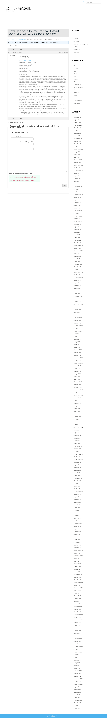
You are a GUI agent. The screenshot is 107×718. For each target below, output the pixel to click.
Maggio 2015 (77, 406)
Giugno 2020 (77, 256)
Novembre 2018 (78, 299)
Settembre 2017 (78, 331)
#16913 (66, 52)
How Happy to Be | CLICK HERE (28, 60)
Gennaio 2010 (77, 577)
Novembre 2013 (78, 454)
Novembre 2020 (78, 245)
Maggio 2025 (77, 133)
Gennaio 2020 (77, 267)
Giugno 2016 (77, 371)
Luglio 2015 (77, 400)
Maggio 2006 (77, 692)
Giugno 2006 (77, 689)
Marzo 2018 (77, 315)
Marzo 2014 (77, 443)
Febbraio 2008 (78, 638)
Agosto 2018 (77, 307)
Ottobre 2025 (77, 130)
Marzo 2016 (77, 379)
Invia (65, 185)
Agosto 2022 (77, 197)
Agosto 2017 (77, 334)
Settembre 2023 (78, 170)
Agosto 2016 (77, 366)
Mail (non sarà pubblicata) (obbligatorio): (22, 142)
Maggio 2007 (77, 663)
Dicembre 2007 (78, 644)
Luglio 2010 (77, 561)
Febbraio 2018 (78, 317)
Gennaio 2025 (77, 141)
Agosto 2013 (77, 462)
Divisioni (76, 74)
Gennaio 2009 (77, 609)
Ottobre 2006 (77, 681)
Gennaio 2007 (77, 673)
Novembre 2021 (78, 216)
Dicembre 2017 (78, 323)
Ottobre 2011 (77, 521)
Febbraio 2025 (78, 138)
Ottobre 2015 (77, 392)
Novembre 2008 (78, 614)
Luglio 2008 (77, 625)
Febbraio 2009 (78, 606)
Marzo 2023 (77, 184)
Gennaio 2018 (77, 320)
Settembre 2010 (78, 556)
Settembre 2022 (78, 194)
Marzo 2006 (77, 697)
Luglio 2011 (77, 529)
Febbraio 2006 (78, 700)
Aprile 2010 (77, 569)
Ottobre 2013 (77, 457)
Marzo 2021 (77, 237)
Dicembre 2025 (78, 128)
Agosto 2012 (77, 494)
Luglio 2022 (77, 200)
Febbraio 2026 (78, 125)
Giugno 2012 (77, 499)
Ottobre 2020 (77, 248)
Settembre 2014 (78, 427)
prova (75, 95)
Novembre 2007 (78, 646)
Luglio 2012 (77, 497)
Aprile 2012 (77, 505)
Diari (75, 71)
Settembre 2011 (78, 523)
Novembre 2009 (78, 582)
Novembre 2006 (78, 679)
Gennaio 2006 (77, 703)
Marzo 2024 (77, 157)
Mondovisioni (77, 84)
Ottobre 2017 (77, 328)
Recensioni (77, 98)
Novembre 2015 (78, 390)
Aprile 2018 (77, 312)
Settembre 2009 (78, 588)
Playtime (76, 90)
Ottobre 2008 (77, 617)
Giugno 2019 (77, 285)
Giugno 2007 (77, 660)
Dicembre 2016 (78, 355)
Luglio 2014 (77, 432)
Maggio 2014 (77, 438)
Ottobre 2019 (77, 275)
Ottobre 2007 (77, 649)
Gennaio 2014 (77, 449)
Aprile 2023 (77, 181)
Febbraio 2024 (78, 160)
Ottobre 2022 (77, 192)
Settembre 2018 (78, 304)
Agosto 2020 (77, 253)
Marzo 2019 (77, 293)
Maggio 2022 (77, 205)
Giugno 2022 (77, 202)
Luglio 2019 (77, 283)
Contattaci (95, 19)
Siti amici (44, 19)
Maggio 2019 (77, 288)
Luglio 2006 (77, 687)
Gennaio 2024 (77, 162)
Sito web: (13, 147)
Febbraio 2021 (78, 240)
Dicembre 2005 (78, 705)
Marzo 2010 (77, 572)
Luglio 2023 (77, 176)
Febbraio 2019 (78, 296)
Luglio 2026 (77, 120)
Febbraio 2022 (78, 210)
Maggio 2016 (77, 374)
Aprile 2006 (77, 695)
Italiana (76, 79)
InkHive (53, 716)
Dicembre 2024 (78, 144)
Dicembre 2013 (78, 451)
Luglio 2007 (77, 657)
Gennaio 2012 (77, 513)
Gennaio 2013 (77, 481)
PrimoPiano (77, 92)
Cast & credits (78, 66)
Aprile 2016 (77, 376)
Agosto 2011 (77, 526)
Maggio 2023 (77, 178)
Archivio (74, 19)
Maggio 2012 (77, 502)
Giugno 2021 (77, 229)
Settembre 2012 (78, 491)
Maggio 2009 (77, 598)
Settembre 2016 (78, 363)
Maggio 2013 (77, 470)
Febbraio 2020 (78, 264)
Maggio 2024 (77, 152)
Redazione (85, 19)
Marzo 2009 (77, 604)
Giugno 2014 (77, 435)
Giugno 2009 (77, 596)
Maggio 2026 (77, 122)
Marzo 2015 (77, 411)
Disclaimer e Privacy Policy (59, 19)
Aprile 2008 (77, 633)
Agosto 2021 (77, 224)
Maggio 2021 (77, 232)
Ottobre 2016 (77, 360)
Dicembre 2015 (78, 387)
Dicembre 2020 (78, 243)
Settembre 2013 (78, 459)
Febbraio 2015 (78, 414)
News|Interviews (78, 87)
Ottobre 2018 (77, 301)
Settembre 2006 (78, 684)
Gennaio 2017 (77, 352)
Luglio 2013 (77, 465)
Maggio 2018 (77, 309)
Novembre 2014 (78, 422)
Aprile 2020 (77, 259)
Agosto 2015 (77, 398)
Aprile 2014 (77, 440)
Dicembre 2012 (78, 483)
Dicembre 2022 (78, 189)
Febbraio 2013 (78, 478)
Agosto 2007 (77, 654)
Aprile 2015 (77, 408)
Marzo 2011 (77, 539)
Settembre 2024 (78, 149)
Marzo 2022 (77, 208)
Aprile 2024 (77, 154)
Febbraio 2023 (78, 186)
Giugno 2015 (77, 403)
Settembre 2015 (78, 395)
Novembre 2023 (78, 165)
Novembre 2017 (78, 325)
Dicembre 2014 (78, 419)
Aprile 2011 (77, 537)
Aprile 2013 (77, 473)
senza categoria (78, 100)
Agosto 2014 (77, 430)
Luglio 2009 (77, 593)
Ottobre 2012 (77, 489)
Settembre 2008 (78, 620)
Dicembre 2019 (78, 269)
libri (75, 82)
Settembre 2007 (78, 652)
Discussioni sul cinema (20, 39)
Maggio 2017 (77, 342)
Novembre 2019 (78, 272)
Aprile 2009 (77, 601)
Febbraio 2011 (78, 542)
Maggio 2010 (77, 566)
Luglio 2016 (77, 368)
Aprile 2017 (77, 344)
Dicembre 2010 (78, 547)
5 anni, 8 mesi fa (49, 42)
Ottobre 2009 (77, 585)
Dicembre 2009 (78, 580)
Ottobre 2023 (77, 168)
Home (25, 19)
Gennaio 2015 (77, 416)
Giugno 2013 (77, 467)
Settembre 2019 (78, 277)
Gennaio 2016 (77, 384)
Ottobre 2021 (77, 218)
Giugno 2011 (77, 531)
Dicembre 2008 (78, 612)
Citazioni (76, 68)
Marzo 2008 (77, 636)
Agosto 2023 (77, 173)
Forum (12, 39)
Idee (75, 76)
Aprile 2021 (77, 235)
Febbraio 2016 (78, 382)
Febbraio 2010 (78, 574)
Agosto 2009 (77, 590)
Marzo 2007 (77, 668)
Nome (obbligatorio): (16, 136)
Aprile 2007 (77, 665)
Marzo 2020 (77, 261)
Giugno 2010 (77, 564)
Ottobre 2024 (77, 146)
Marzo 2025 (77, 136)
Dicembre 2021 (78, 213)
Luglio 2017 (77, 336)
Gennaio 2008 (77, 641)
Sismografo (77, 103)
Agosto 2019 (77, 280)
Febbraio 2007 (78, 671)
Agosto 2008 (77, 622)
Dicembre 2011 (78, 515)
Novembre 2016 (78, 358)
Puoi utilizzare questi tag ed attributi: (21, 173)
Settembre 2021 (78, 221)
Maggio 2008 (77, 630)
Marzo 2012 (77, 507)
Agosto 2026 (77, 117)
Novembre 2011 (78, 518)
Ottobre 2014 (77, 424)
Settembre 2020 (78, 251)
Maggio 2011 (77, 534)
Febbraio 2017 (78, 350)
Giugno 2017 (77, 339)
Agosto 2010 (77, 558)
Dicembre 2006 (78, 676)
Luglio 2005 (77, 708)
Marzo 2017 (77, 347)
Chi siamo (34, 19)
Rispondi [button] (61, 52)
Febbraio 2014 (78, 446)
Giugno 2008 (77, 628)
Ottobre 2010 (77, 553)
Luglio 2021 (77, 227)
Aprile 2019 (77, 291)
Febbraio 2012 (78, 510)
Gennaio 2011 (77, 545)
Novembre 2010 (78, 550)
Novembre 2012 (78, 486)
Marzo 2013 (77, 475)
